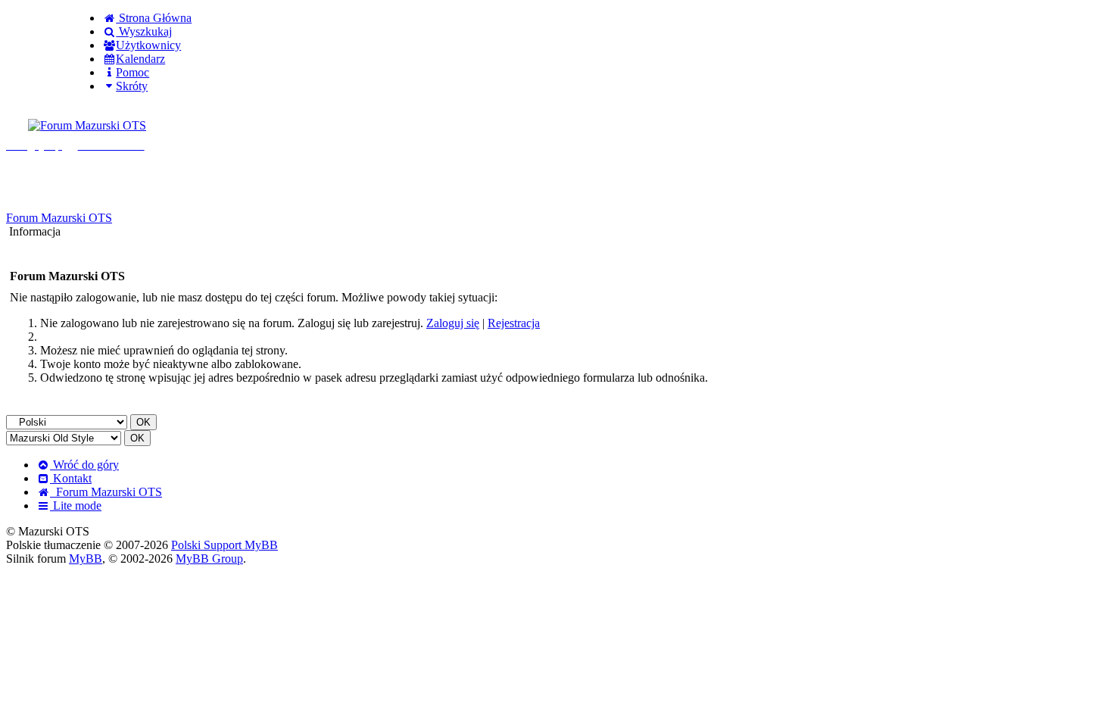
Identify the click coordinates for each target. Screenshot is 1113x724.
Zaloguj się (452, 323)
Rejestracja (514, 323)
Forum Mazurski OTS (59, 217)
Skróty (132, 86)
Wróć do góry (84, 464)
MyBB (85, 558)
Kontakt (71, 478)
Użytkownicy (148, 45)
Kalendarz (140, 58)
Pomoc (132, 72)
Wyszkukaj (144, 31)
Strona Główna (154, 17)
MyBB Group (209, 558)
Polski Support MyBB (224, 544)
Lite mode (75, 505)
